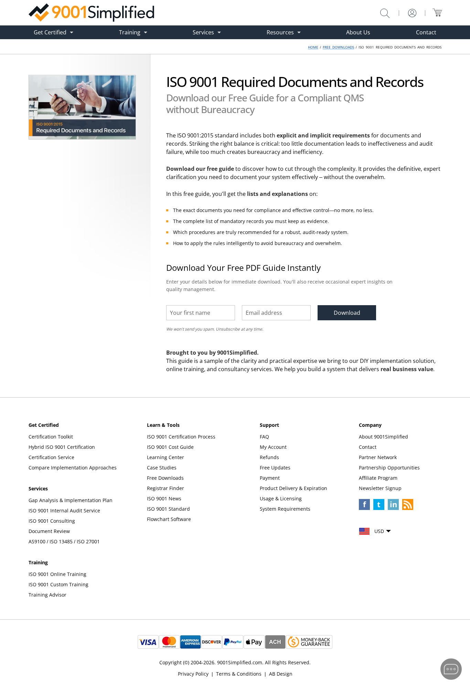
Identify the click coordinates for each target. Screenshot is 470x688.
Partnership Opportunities (389, 467)
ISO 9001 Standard (168, 509)
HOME (313, 47)
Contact (426, 32)
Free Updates (275, 467)
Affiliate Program (378, 478)
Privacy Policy (193, 673)
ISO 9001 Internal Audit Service (64, 510)
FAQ (264, 436)
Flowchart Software (169, 519)
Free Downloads (165, 478)
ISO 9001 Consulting (52, 521)
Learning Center (165, 457)
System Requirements (285, 509)
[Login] (412, 13)
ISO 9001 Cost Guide (170, 447)
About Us (358, 32)
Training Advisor (47, 594)
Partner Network (378, 457)
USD (379, 531)
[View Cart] (436, 12)
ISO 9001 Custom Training (58, 584)
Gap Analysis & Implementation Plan (71, 500)
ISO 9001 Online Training (57, 574)
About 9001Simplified (383, 436)
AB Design (280, 673)
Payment (270, 478)
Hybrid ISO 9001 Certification (62, 447)
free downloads (338, 47)
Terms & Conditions (238, 673)
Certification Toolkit (51, 436)
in (393, 504)
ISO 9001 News (164, 498)
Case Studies (162, 467)
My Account (273, 447)
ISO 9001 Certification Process (181, 436)
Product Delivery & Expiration (293, 488)
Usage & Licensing (281, 498)
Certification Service (51, 457)
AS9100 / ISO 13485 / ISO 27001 (64, 541)
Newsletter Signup (380, 488)
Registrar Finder (165, 488)
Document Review (49, 531)
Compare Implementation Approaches (73, 467)
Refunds (269, 457)
